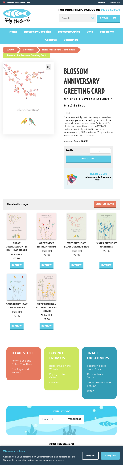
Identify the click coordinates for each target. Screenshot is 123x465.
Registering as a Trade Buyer (96, 367)
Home (13, 31)
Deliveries (54, 382)
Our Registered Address (20, 371)
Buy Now (17, 265)
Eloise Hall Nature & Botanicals (88, 99)
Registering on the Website (60, 367)
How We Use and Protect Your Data (22, 362)
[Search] (92, 18)
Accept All (110, 455)
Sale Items (107, 31)
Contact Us (71, 40)
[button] (48, 67)
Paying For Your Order (58, 376)
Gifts (90, 31)
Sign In (101, 2)
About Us (51, 40)
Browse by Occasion (37, 31)
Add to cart (88, 159)
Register (115, 2)
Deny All (90, 455)
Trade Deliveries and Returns (99, 384)
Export (90, 391)
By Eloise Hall (74, 105)
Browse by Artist (69, 31)
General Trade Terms (95, 376)
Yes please (74, 419)
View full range (105, 204)
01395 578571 (110, 10)
